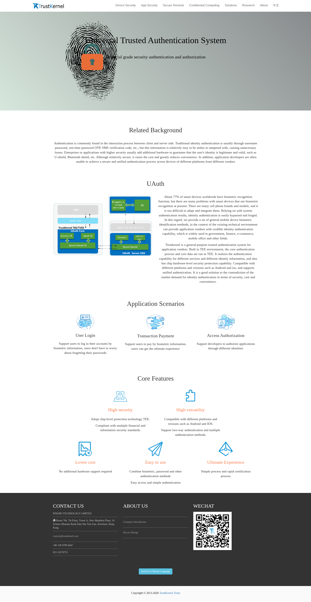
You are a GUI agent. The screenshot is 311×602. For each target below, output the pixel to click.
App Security (149, 5)
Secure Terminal (173, 5)
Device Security (126, 5)
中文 (276, 5)
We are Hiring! (130, 532)
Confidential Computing (204, 5)
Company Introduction (134, 522)
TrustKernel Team (169, 592)
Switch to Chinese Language (155, 571)
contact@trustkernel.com (65, 536)
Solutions (231, 5)
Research (248, 5)
